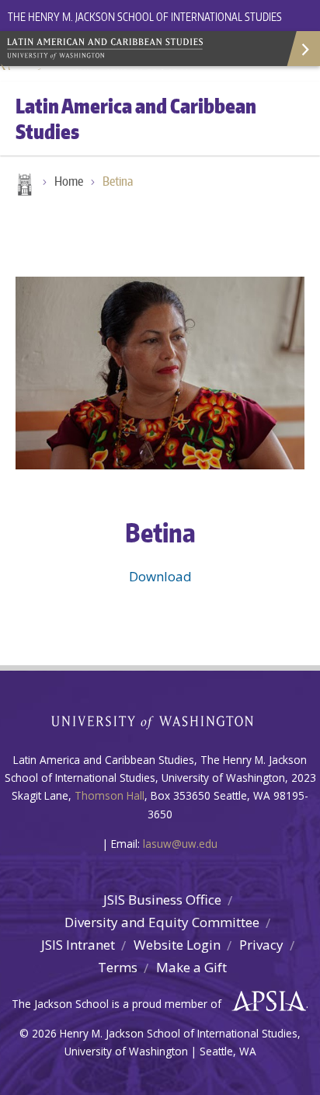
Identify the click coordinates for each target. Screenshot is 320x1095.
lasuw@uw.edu (180, 843)
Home (23, 186)
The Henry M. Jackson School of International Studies (145, 16)
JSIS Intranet (78, 945)
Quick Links (302, 48)
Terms (117, 967)
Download (160, 576)
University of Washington (160, 721)
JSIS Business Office (162, 899)
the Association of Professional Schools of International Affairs (265, 1002)
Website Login (177, 945)
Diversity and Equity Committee (161, 922)
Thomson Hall (109, 795)
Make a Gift (191, 967)
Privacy (261, 945)
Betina (118, 181)
